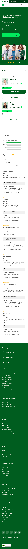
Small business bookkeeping (9, 406)
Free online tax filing (7, 379)
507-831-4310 (7, 25)
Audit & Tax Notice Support (9, 389)
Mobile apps (5, 425)
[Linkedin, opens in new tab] (19, 532)
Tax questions (5, 490)
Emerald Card (5, 471)
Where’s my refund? (7, 438)
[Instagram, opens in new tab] (11, 532)
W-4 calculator (5, 440)
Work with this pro (14, 91)
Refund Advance (6, 477)
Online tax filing (6, 375)
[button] (21, 5)
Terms (3, 450)
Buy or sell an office (7, 513)
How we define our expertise (7, 76)
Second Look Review (7, 383)
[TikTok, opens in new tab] (3, 532)
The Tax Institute (6, 522)
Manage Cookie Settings (8, 454)
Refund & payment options (8, 433)
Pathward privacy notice (8, 456)
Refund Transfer (6, 473)
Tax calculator (5, 427)
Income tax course (6, 515)
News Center (5, 517)
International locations (7, 494)
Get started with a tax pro (10, 35)
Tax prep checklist (6, 429)
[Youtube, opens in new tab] (15, 532)
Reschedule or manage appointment (11, 373)
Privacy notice (5, 452)
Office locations (6, 492)
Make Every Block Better (8, 509)
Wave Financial (5, 413)
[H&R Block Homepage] (4, 1)
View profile (14, 97)
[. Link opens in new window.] (6, 546)
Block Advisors (5, 402)
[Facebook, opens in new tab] (7, 532)
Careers (4, 511)
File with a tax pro (6, 377)
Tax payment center (7, 436)
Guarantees (5, 524)
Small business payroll (7, 408)
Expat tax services (6, 392)
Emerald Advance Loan (8, 475)
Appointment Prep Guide (8, 431)
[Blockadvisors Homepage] (14, 1)
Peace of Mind (5, 385)
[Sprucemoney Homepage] (23, 1)
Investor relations (6, 519)
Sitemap (4, 496)
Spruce (3, 469)
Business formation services (9, 410)
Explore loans (5, 467)
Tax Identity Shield (6, 387)
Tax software (5, 381)
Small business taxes (7, 404)
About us (4, 507)
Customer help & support (8, 488)
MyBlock (4, 423)
